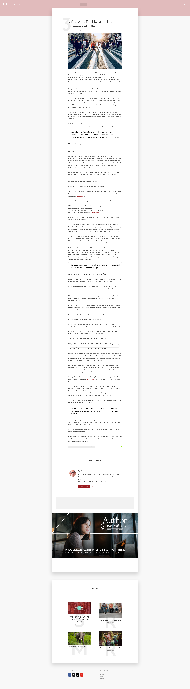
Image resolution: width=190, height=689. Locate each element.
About (107, 4)
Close (112, 344)
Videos (102, 4)
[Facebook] (69, 675)
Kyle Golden (72, 30)
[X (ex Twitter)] (73, 675)
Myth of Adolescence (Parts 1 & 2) (79, 646)
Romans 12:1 (105, 420)
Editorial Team (79, 624)
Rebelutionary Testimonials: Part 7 (110, 648)
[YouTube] (81, 675)
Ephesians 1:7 (90, 379)
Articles (83, 4)
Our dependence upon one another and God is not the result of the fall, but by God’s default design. (95, 266)
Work (92, 446)
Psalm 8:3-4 (80, 196)
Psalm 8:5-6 (95, 212)
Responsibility (73, 446)
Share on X (116, 137)
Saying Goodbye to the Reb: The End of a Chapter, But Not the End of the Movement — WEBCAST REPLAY (79, 619)
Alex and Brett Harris (80, 649)
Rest (80, 446)
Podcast (95, 4)
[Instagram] (77, 675)
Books (89, 4)
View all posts (84, 486)
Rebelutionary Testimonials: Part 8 (110, 620)
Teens (86, 446)
